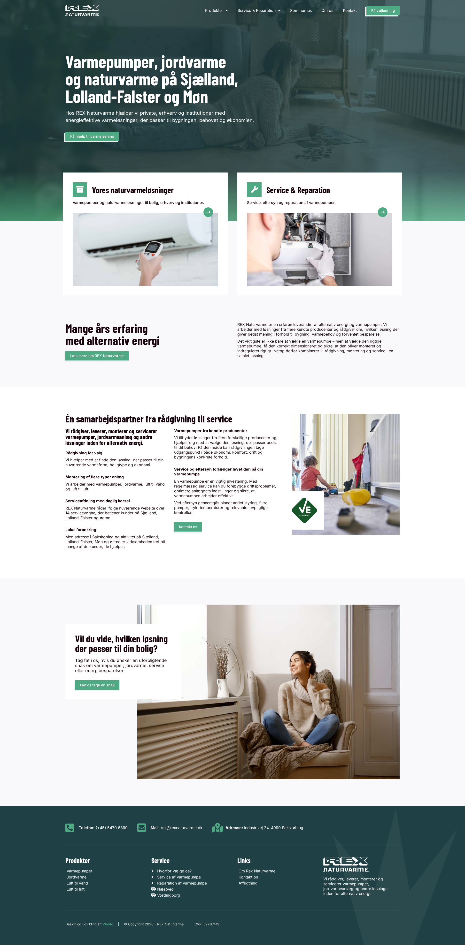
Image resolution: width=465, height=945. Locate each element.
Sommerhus (301, 10)
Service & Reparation (257, 10)
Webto (108, 924)
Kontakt (350, 10)
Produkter (214, 10)
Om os (327, 10)
